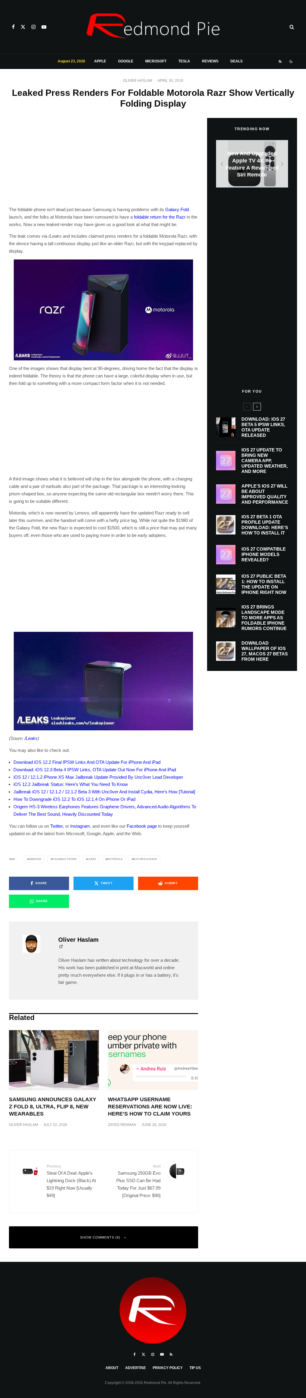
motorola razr (145, 859)
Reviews (210, 61)
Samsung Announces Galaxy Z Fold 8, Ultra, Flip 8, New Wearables (52, 1106)
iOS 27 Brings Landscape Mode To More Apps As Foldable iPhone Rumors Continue (264, 617)
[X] (23, 26)
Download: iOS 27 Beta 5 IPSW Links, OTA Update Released (263, 427)
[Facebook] (13, 26)
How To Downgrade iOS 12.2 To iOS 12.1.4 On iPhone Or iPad (74, 799)
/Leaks (31, 738)
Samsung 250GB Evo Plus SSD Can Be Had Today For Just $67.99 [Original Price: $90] (138, 1181)
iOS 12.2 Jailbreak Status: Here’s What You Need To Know (70, 784)
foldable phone (64, 859)
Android (35, 859)
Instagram (80, 826)
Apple (100, 61)
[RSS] (280, 61)
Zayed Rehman (122, 1125)
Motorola (114, 859)
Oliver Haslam (137, 81)
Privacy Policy (168, 1368)
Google (125, 61)
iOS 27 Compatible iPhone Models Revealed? (263, 554)
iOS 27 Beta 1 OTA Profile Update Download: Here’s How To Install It (264, 524)
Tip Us (195, 1368)
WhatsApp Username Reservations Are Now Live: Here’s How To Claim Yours (150, 1106)
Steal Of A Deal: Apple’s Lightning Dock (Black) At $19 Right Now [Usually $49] (71, 1181)
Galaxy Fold (177, 209)
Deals (236, 61)
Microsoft (155, 61)
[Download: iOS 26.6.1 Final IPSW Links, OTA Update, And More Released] (252, 164)
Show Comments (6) (100, 1237)
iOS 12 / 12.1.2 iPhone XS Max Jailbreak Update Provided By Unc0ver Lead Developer (98, 777)
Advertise (135, 1368)
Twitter (56, 826)
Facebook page (142, 826)
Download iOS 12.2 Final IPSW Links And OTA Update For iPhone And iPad (86, 762)
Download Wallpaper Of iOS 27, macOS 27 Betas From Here (264, 651)
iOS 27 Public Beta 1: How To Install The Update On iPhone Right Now (263, 584)
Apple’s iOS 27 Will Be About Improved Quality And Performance (264, 494)
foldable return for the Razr (160, 216)
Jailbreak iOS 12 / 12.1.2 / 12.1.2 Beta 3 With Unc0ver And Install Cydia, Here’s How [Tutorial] (104, 791)
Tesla (184, 61)
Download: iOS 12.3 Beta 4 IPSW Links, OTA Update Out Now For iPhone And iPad (94, 769)
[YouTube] (44, 26)
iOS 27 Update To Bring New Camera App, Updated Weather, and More (264, 460)
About (111, 1368)
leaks (92, 859)
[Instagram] (33, 26)
